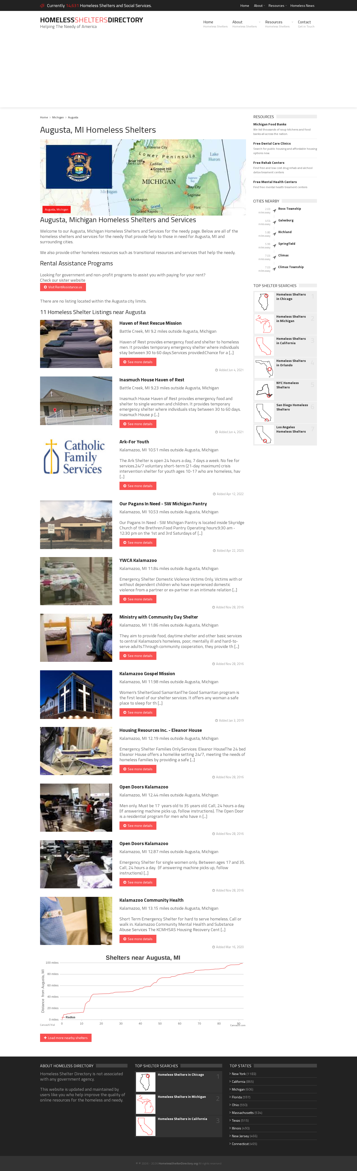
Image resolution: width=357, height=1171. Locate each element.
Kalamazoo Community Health (151, 900)
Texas (236, 1120)
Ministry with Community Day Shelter (158, 616)
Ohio (235, 1104)
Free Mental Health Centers (275, 182)
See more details (139, 361)
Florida (237, 1097)
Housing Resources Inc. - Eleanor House (160, 730)
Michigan (58, 117)
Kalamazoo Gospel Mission (147, 673)
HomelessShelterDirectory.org (178, 1163)
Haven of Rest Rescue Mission (150, 323)
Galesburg (286, 220)
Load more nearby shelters (67, 1037)
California (238, 1081)
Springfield (286, 243)
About (258, 5)
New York (239, 1073)
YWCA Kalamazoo (138, 560)
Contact (306, 24)
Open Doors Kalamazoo (143, 786)
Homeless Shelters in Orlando (291, 362)
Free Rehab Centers (268, 162)
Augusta (73, 117)
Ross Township (289, 208)
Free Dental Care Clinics (272, 143)
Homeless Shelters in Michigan (291, 318)
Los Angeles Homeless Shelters (291, 429)
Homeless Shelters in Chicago (291, 296)
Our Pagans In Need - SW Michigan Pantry (163, 503)
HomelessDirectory (91, 19)
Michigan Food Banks (269, 124)
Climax (283, 255)
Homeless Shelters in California (291, 340)
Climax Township (291, 267)
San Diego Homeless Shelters (292, 407)
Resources (276, 5)
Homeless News (302, 5)
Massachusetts (243, 1112)
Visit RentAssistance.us (64, 286)
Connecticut (240, 1143)
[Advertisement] (178, 73)
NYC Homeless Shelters (287, 385)
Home (244, 5)
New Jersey (240, 1135)
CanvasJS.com (238, 1025)
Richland (285, 232)
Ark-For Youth (134, 441)
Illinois (236, 1128)
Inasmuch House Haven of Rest (151, 379)
